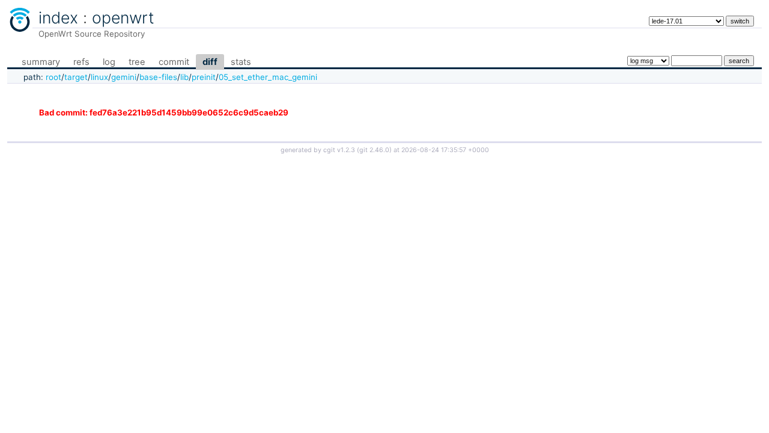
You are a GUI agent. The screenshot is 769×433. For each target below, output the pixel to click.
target (76, 77)
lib (184, 77)
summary (41, 62)
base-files (158, 77)
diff (209, 62)
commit (174, 62)
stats (241, 62)
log (109, 62)
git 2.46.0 (374, 150)
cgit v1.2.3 (339, 150)
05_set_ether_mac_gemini (268, 77)
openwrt (123, 17)
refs (81, 62)
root (53, 77)
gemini (123, 77)
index (58, 17)
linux (99, 77)
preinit (204, 77)
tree (137, 62)
